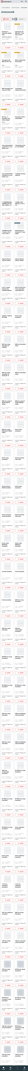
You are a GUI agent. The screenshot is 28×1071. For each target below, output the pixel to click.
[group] (14, 19)
